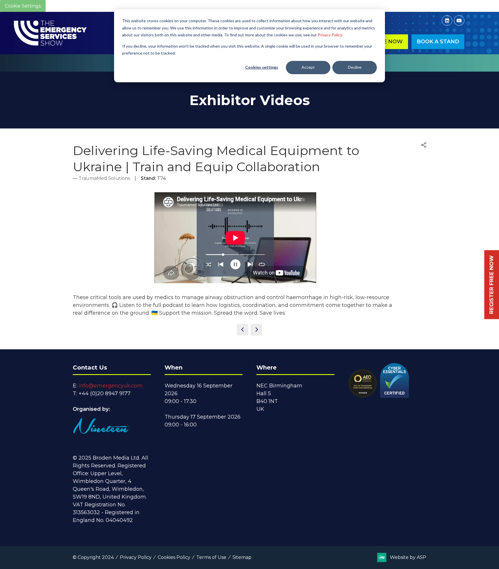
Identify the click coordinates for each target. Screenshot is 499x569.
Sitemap (242, 557)
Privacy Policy (136, 557)
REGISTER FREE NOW (491, 284)
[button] (438, 41)
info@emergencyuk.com (111, 386)
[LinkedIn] (447, 20)
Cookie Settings (23, 6)
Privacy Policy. (330, 34)
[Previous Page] (242, 329)
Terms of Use (211, 557)
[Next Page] (256, 329)
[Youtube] (459, 20)
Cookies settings (261, 67)
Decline (355, 67)
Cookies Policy (174, 557)
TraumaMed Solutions (104, 178)
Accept (308, 67)
